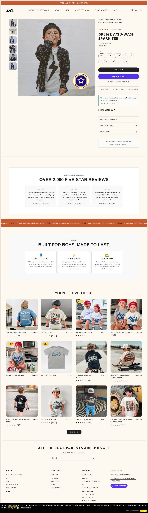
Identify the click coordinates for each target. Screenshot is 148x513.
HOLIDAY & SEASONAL (14, 475)
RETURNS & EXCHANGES (91, 481)
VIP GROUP (55, 478)
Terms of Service (25, 508)
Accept (143, 511)
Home (100, 20)
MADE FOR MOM (12, 484)
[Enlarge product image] (56, 57)
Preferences (135, 511)
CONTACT (85, 478)
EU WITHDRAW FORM (90, 488)
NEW (8, 478)
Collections (109, 20)
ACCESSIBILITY (56, 488)
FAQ (83, 484)
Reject (127, 511)
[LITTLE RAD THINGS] (10, 10)
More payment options (118, 82)
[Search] (132, 10)
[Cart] (140, 10)
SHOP (8, 481)
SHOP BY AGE (11, 488)
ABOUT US (54, 475)
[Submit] (93, 458)
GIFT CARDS (55, 481)
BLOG (53, 484)
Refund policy (88, 494)
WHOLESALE (86, 475)
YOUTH (118, 20)
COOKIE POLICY (88, 491)
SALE (8, 491)
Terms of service (89, 501)
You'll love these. (74, 293)
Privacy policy (88, 497)
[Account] (136, 10)
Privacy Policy (13, 508)
